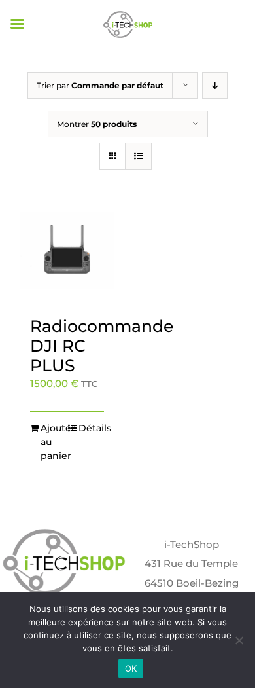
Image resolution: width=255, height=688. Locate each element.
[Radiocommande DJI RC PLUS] (67, 256)
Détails (91, 428)
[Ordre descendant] (215, 85)
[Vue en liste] (138, 156)
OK (131, 668)
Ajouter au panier (53, 442)
